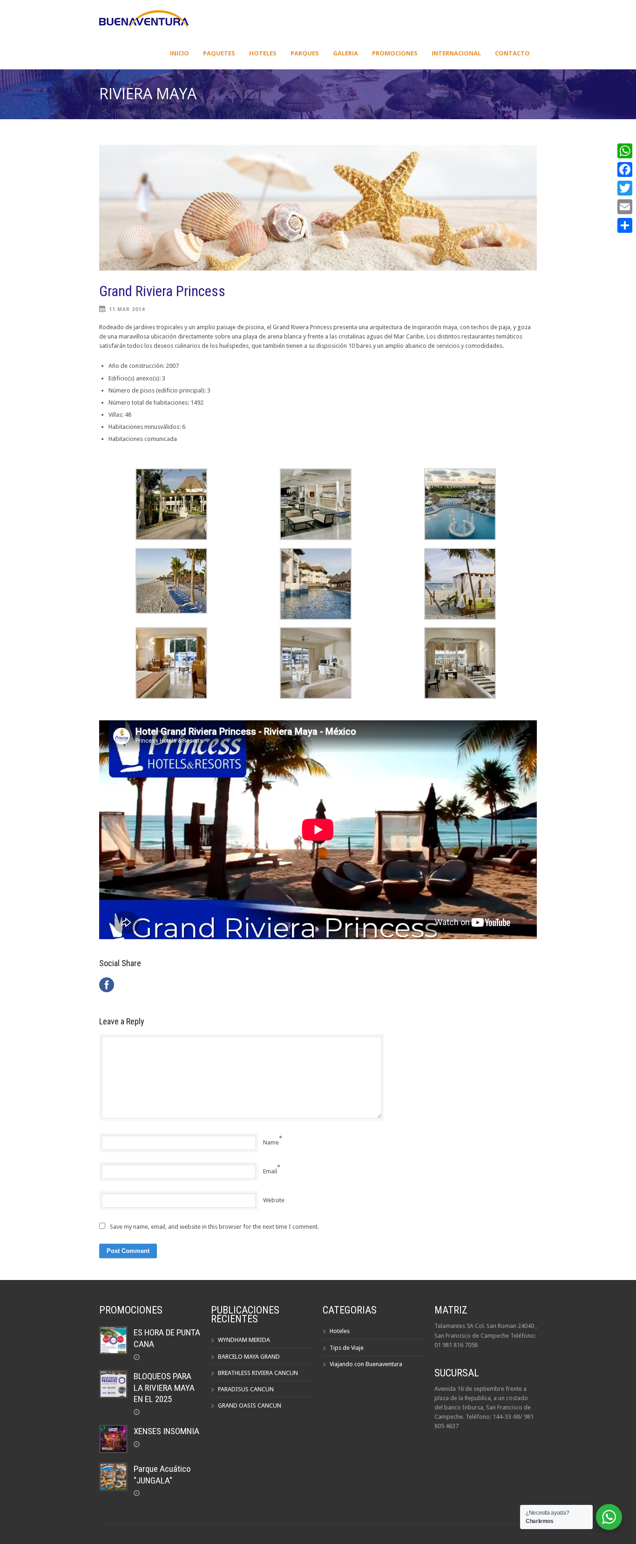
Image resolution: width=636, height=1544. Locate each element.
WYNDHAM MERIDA (244, 1339)
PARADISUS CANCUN (246, 1389)
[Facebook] (625, 169)
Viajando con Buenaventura (366, 1364)
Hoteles (263, 53)
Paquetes (219, 53)
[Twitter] (625, 188)
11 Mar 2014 (127, 309)
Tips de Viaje (347, 1347)
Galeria (345, 53)
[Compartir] (625, 225)
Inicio (179, 53)
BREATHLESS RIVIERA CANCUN (258, 1372)
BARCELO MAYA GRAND (249, 1356)
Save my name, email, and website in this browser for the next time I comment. (214, 1226)
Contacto (512, 53)
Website (273, 1200)
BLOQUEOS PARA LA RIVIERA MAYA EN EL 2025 (164, 1387)
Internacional (456, 53)
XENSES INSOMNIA (166, 1431)
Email (270, 1171)
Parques (305, 53)
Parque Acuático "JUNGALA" (162, 1474)
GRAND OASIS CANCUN (249, 1405)
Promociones (395, 53)
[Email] (625, 206)
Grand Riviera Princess (162, 291)
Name (271, 1142)
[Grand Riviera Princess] (318, 208)
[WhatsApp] (625, 151)
